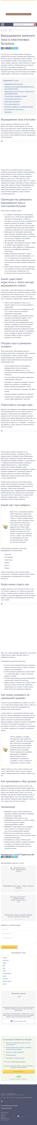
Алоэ (4, 968)
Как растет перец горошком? (15, 1052)
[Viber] (9, 48)
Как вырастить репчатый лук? (15, 1058)
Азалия (4, 963)
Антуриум (5, 978)
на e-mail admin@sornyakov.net (24, 1097)
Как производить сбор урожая (13, 109)
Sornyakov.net (11, 1093)
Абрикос (5, 957)
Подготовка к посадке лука (13, 99)
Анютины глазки (7, 981)
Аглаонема (6, 960)
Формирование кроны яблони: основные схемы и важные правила (18, 1048)
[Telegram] (17, 48)
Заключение (8, 112)
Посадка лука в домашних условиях (15, 96)
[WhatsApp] (12, 48)
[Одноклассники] (4, 48)
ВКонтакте (2, 1101)
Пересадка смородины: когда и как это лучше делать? (18, 1043)
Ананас (4, 976)
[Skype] (14, 48)
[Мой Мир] (7, 48)
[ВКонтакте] (2, 48)
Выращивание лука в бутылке (13, 84)
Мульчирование (11, 1055)
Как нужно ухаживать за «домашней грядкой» (18, 107)
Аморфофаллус (7, 973)
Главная (5, 29)
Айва (4, 965)
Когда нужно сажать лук (11, 104)
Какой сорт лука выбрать (12, 101)
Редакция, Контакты (6, 1108)
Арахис (5, 984)
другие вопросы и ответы (18, 1061)
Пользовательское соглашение (9, 1105)
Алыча (4, 971)
